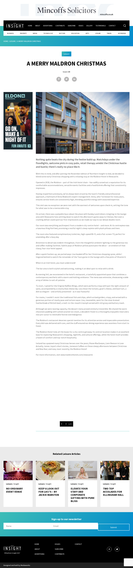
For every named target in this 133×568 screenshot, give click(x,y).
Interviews (122, 33)
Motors (62, 33)
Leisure (98, 33)
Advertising (47, 26)
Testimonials (101, 26)
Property (23, 33)
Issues (81, 26)
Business (10, 33)
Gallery (89, 26)
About (37, 26)
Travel (109, 33)
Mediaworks (25, 565)
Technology (48, 33)
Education (75, 33)
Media (35, 33)
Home (30, 26)
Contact (112, 26)
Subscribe (72, 26)
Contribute (60, 26)
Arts (87, 33)
